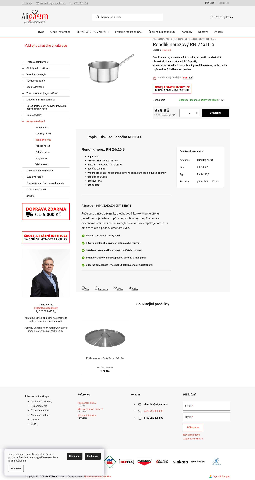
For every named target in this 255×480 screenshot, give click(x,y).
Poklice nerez (42, 145)
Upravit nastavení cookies (97, 476)
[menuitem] (41, 32)
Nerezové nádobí (35, 121)
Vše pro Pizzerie (35, 87)
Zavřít (170, 123)
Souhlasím (92, 456)
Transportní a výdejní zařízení (42, 93)
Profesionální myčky (37, 62)
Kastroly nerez (43, 133)
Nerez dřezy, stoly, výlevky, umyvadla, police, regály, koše (46, 107)
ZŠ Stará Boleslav (87, 415)
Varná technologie (36, 74)
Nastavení (16, 468)
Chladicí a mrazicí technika (40, 99)
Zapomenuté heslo (193, 438)
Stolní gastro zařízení (37, 68)
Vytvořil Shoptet (221, 476)
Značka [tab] (128, 137)
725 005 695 (81, 3)
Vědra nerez (42, 164)
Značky (30, 195)
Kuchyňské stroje (35, 80)
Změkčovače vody (36, 189)
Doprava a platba (40, 410)
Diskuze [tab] (106, 137)
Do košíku (215, 112)
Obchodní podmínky (41, 401)
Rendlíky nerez (43, 139)
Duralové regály (34, 176)
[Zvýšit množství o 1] (196, 113)
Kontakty (27, 3)
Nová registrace (191, 434)
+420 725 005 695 (153, 411)
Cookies (35, 419)
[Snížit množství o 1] (182, 113)
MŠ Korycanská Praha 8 (90, 409)
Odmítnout (74, 456)
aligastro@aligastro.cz (52, 3)
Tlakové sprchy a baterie (39, 170)
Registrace (224, 3)
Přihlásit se (193, 427)
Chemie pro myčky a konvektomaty (45, 183)
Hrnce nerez (42, 127)
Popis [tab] (92, 137)
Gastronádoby (34, 115)
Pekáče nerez (42, 152)
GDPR (34, 424)
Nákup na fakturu (40, 415)
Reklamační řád (39, 406)
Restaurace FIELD (87, 403)
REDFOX (166, 49)
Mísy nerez (41, 158)
